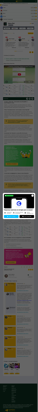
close (32, 196)
